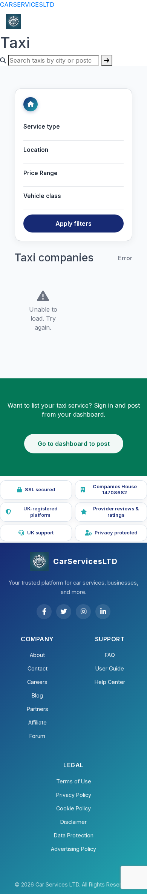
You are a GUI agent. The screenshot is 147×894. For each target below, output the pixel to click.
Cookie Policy (73, 808)
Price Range (40, 173)
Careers (37, 682)
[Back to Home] (30, 104)
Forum (37, 736)
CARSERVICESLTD (27, 4)
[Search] (106, 60)
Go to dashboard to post (74, 443)
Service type (41, 126)
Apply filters (73, 223)
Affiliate (37, 722)
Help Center (110, 682)
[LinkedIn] (102, 611)
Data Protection (73, 835)
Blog (37, 695)
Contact (37, 668)
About (37, 655)
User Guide (109, 668)
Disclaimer (73, 822)
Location (35, 149)
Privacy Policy (73, 795)
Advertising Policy (73, 849)
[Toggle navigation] (130, 21)
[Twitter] (63, 611)
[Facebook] (44, 611)
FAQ (110, 655)
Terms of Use (73, 781)
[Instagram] (83, 611)
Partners (37, 709)
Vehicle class (42, 196)
